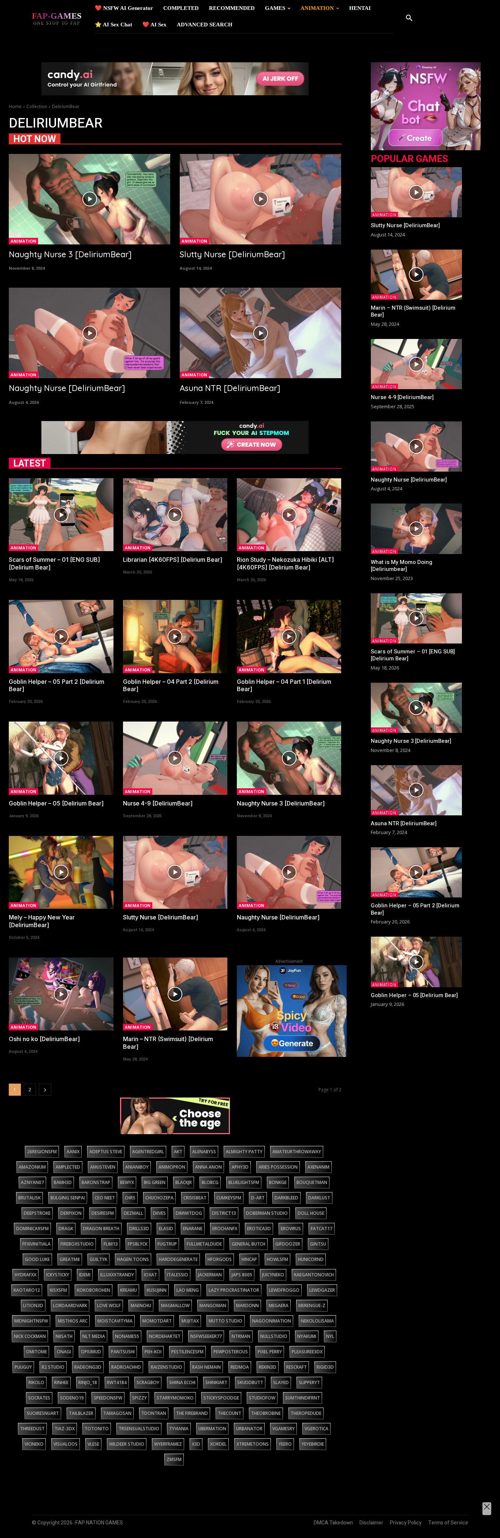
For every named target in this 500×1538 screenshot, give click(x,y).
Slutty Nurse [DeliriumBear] (232, 254)
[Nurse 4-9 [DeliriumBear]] (175, 758)
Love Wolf (109, 1305)
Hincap (249, 1259)
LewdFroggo (284, 1290)
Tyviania (179, 1428)
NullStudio (273, 1336)
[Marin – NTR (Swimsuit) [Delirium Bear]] (175, 994)
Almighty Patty (244, 1151)
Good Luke (37, 1259)
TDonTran (153, 1413)
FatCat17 (321, 1228)
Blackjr (183, 1182)
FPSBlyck (138, 1244)
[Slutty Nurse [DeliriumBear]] (260, 199)
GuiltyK (98, 1259)
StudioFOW (262, 1398)
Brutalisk (29, 1198)
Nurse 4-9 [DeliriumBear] (158, 803)
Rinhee (61, 1382)
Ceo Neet (105, 1198)
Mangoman (212, 1305)
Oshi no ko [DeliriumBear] (44, 1039)
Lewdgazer (322, 1290)
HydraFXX (25, 1275)
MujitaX (190, 1321)
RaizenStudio (166, 1367)
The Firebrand (192, 1413)
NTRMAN (241, 1336)
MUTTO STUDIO (225, 1321)
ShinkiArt (216, 1382)
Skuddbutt (250, 1382)
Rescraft (296, 1367)
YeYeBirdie (313, 1444)
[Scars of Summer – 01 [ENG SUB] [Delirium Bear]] (61, 515)
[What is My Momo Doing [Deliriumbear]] (416, 529)
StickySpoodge (221, 1398)
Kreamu (128, 1290)
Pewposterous (230, 1352)
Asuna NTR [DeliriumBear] (230, 388)
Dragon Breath (101, 1228)
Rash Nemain (206, 1367)
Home (15, 106)
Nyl (330, 1336)
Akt (178, 1151)
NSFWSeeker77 (206, 1336)
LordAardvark (70, 1305)
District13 (224, 1213)
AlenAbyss (204, 1151)
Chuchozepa (159, 1198)
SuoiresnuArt (43, 1413)
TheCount (229, 1413)
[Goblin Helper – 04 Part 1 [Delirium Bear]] (289, 636)
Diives (159, 1213)
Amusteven (102, 1167)
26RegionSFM (42, 1151)
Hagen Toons (133, 1259)
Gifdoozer (287, 1244)
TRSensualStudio (139, 1428)
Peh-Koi (153, 1352)
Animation (23, 241)
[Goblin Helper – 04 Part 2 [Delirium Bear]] (175, 636)
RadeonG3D (87, 1367)
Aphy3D (240, 1167)
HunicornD (311, 1259)
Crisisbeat (194, 1198)
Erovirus (291, 1228)
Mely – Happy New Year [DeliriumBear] (42, 921)
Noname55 (127, 1336)
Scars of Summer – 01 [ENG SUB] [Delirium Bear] (413, 655)
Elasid (166, 1228)
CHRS (130, 1198)
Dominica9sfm (32, 1228)
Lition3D (33, 1305)
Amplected (68, 1167)
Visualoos (65, 1444)
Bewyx (127, 1182)
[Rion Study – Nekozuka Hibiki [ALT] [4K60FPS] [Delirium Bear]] (289, 515)
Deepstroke (37, 1213)
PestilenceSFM (187, 1352)
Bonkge (278, 1182)
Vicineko (34, 1444)
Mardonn (247, 1305)
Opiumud (91, 1352)
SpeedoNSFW (108, 1398)
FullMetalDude (204, 1244)
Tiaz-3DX (65, 1428)
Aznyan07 (32, 1182)
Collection (36, 106)
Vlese (93, 1444)
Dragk (66, 1228)
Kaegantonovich (314, 1275)
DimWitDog (189, 1213)
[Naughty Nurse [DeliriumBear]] (89, 333)
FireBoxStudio (77, 1244)
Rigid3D (325, 1367)
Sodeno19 (72, 1398)
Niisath (64, 1336)
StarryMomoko (175, 1398)
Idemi (84, 1275)
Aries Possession (278, 1167)
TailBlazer (81, 1413)
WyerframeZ (168, 1444)
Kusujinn (157, 1290)
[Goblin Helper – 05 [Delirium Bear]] (61, 758)
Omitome (36, 1352)
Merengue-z (311, 1305)
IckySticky (57, 1275)
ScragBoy (148, 1382)
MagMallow (175, 1305)
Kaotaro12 (27, 1290)
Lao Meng (187, 1290)
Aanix (73, 1151)
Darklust (319, 1198)
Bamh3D (63, 1182)
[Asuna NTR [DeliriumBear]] (260, 333)
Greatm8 (70, 1259)
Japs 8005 (242, 1275)
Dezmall (133, 1213)
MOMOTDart (157, 1321)
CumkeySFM (228, 1198)
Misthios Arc (72, 1321)
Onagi (64, 1352)
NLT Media (93, 1336)
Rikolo (36, 1382)
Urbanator (249, 1428)
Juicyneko (273, 1275)
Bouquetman (311, 1182)
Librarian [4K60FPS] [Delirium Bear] (172, 559)
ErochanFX (224, 1228)
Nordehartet (164, 1336)
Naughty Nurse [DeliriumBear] (67, 388)
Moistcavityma (115, 1321)
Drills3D (139, 1228)
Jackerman (210, 1275)
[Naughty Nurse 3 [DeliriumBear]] (89, 199)
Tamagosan (117, 1413)
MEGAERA (278, 1305)
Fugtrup (167, 1244)
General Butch (248, 1244)
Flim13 (111, 1244)
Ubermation (212, 1428)
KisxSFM (58, 1290)
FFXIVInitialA (36, 1244)
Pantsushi (123, 1352)
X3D (196, 1444)
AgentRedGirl (148, 1151)
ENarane (192, 1228)
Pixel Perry (270, 1352)
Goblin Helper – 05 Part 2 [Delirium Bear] (415, 909)
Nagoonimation (271, 1321)
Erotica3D (259, 1228)
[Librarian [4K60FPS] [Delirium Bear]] (175, 515)
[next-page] (45, 1090)
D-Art (258, 1198)
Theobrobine (266, 1413)
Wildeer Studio (126, 1444)
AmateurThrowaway (296, 1151)
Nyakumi (306, 1336)
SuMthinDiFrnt (302, 1398)
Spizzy (139, 1398)
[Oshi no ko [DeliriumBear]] (61, 994)
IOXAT (150, 1275)
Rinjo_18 (87, 1382)
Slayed (281, 1382)
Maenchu (141, 1305)
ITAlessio (177, 1275)
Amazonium (32, 1167)
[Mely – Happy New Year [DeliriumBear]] (61, 872)
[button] (409, 18)
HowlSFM (277, 1259)
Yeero (285, 1444)
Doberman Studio (267, 1213)
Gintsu (318, 1244)
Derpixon (71, 1213)
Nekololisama (317, 1321)
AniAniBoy (137, 1167)
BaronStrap (96, 1182)
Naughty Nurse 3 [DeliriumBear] (70, 254)
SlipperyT (309, 1382)
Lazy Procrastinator (234, 1290)
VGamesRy (283, 1428)
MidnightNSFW (31, 1321)
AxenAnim (318, 1167)
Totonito (97, 1428)
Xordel (218, 1444)
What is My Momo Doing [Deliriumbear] (401, 565)
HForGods (220, 1259)
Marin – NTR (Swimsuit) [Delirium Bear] (413, 311)
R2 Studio (53, 1367)
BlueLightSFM (243, 1182)
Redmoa (240, 1367)
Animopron (171, 1167)
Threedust (32, 1428)
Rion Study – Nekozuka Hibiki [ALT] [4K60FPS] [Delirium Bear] (285, 563)
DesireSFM (103, 1213)
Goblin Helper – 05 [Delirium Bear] (56, 803)
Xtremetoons (252, 1444)
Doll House (311, 1213)
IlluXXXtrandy (117, 1275)
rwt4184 (117, 1382)
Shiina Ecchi (182, 1382)
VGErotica (316, 1428)
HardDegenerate (178, 1259)
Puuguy (23, 1367)
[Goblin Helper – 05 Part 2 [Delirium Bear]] (61, 636)
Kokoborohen (93, 1290)
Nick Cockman (30, 1336)
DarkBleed (286, 1198)
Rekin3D (267, 1367)
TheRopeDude (306, 1413)
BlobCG (210, 1182)
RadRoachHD (126, 1367)
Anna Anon (208, 1167)
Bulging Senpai (68, 1198)
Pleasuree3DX (307, 1352)
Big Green (154, 1182)
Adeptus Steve (105, 1151)
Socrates (39, 1398)
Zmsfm (174, 1459)
